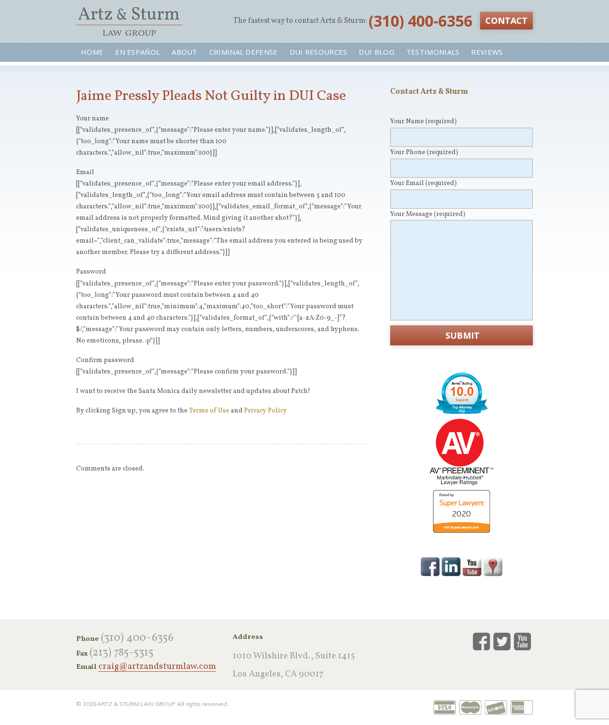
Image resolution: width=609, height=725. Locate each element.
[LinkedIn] (451, 566)
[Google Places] (492, 566)
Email (85, 172)
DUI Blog (376, 52)
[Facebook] (430, 566)
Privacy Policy (265, 410)
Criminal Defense (243, 52)
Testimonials (433, 52)
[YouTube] (471, 566)
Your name (92, 118)
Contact (506, 20)
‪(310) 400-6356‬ (420, 20)
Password (91, 271)
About (184, 52)
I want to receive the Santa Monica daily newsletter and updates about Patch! (193, 391)
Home (92, 52)
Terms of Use (209, 410)
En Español (137, 52)
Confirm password (105, 360)
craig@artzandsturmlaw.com (157, 667)
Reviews (486, 52)
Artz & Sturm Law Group (129, 21)
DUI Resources (318, 52)
